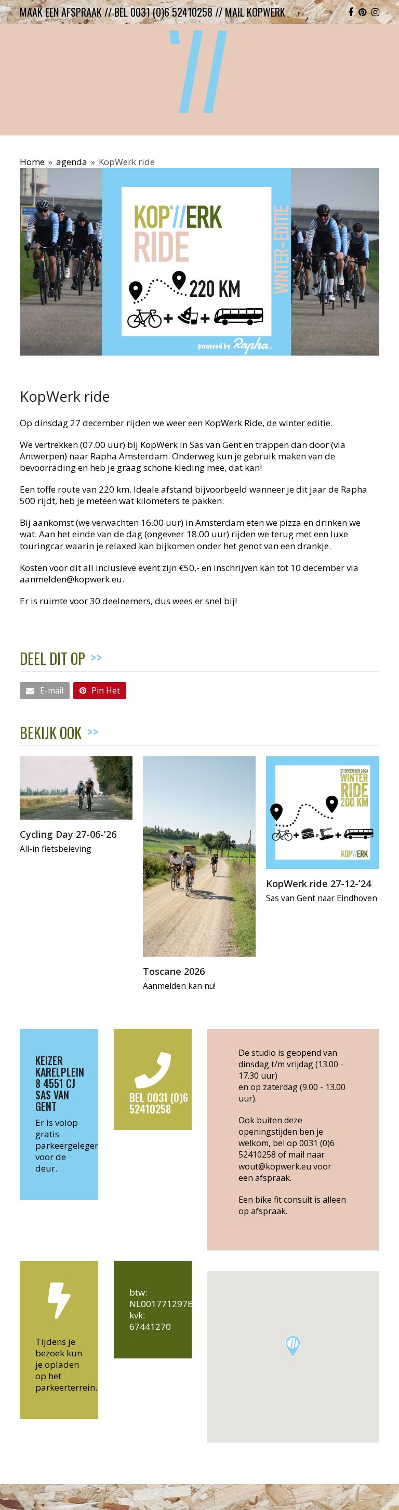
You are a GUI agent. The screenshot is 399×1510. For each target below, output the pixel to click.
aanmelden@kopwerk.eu (71, 579)
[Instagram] (375, 12)
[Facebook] (350, 12)
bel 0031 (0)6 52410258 (163, 12)
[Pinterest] (362, 12)
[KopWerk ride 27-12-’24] (322, 812)
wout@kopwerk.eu (274, 1166)
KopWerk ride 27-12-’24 (318, 883)
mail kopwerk (255, 12)
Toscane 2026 (174, 970)
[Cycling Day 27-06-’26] (76, 787)
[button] (44, 690)
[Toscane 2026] (199, 855)
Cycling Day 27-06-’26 (68, 833)
